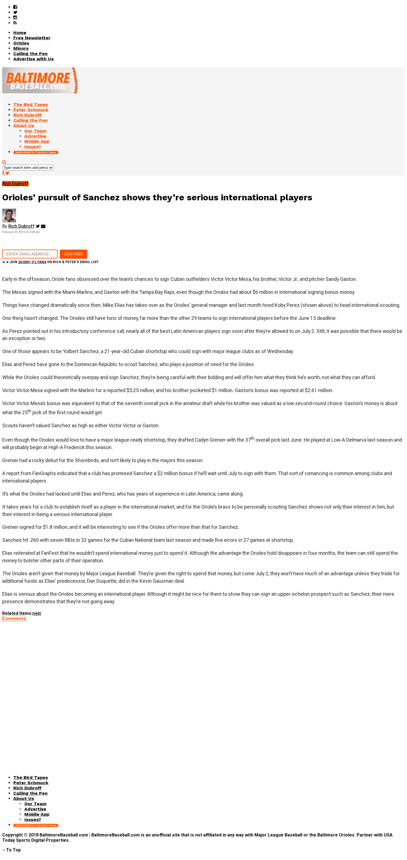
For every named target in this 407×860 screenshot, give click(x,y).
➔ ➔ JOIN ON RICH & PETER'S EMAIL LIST (50, 262)
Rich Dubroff (21, 226)
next (36, 613)
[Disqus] (203, 690)
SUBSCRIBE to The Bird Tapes (35, 152)
